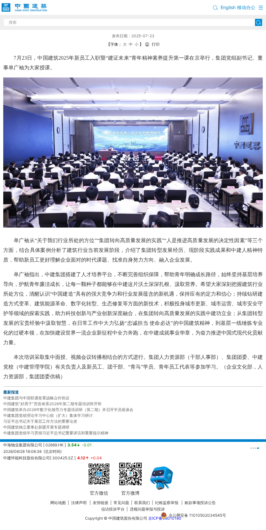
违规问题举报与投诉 (147, 509)
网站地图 (58, 502)
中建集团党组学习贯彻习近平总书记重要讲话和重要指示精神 (55, 432)
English (228, 7)
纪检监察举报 (166, 502)
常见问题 (121, 502)
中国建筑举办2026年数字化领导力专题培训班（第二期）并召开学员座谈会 (68, 409)
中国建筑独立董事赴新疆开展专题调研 (36, 427)
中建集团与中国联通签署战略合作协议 (36, 397)
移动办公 (246, 7)
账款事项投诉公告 (200, 502)
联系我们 (142, 502)
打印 (156, 44)
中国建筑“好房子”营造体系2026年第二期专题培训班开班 (52, 403)
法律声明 (79, 502)
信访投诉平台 (113, 509)
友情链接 (100, 502)
